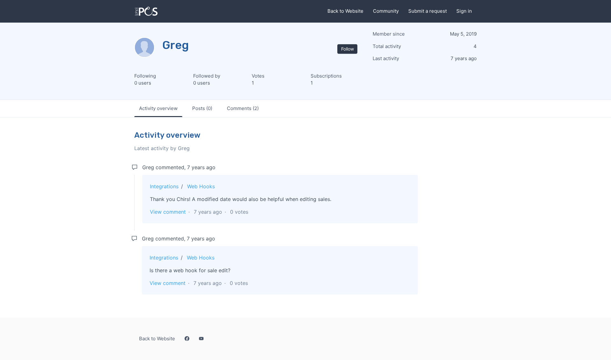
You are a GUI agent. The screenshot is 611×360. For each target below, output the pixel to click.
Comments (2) (243, 108)
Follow (347, 49)
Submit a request (427, 11)
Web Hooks (201, 186)
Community (386, 11)
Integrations (164, 186)
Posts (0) (202, 108)
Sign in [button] (464, 11)
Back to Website (345, 11)
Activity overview (158, 108)
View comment (168, 212)
